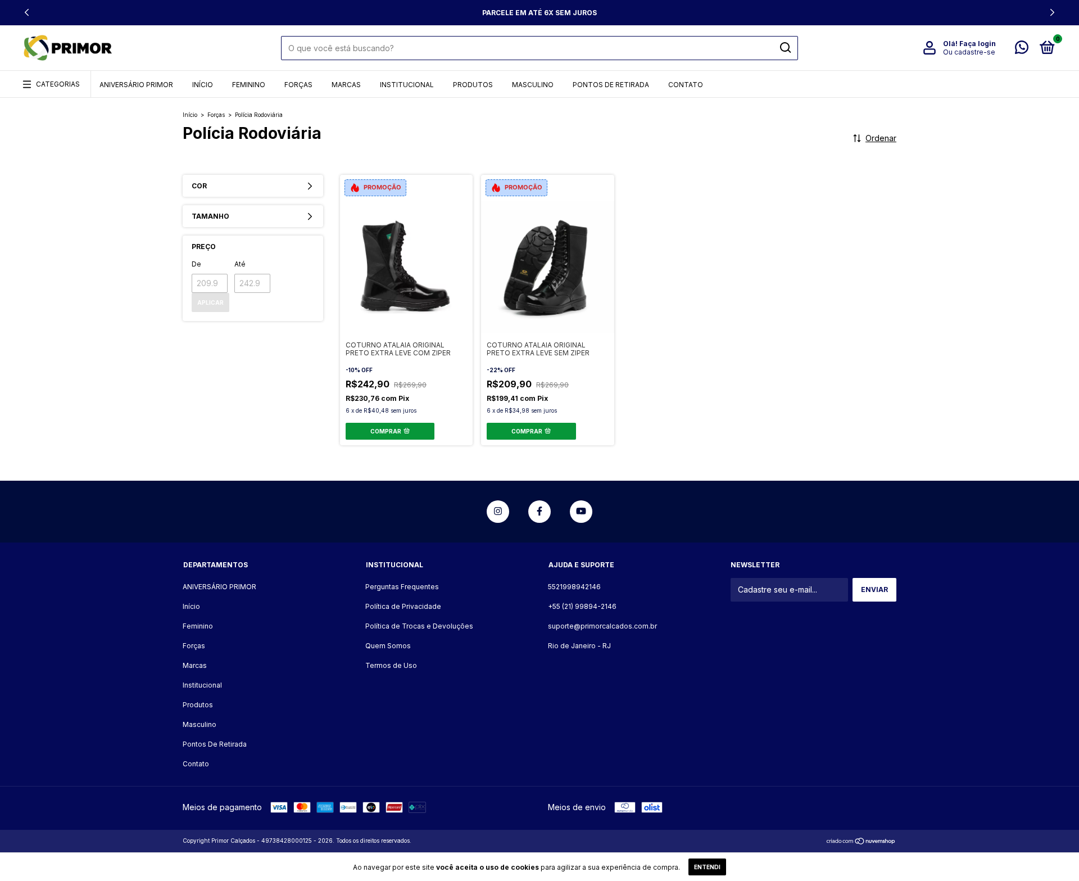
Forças (298, 84)
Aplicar (210, 302)
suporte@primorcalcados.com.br (602, 626)
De (196, 264)
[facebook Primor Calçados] (539, 511)
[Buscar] (785, 48)
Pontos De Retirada (611, 84)
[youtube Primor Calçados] (581, 511)
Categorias (58, 84)
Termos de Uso (391, 665)
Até (240, 264)
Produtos (473, 84)
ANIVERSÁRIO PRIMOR (136, 84)
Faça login (977, 43)
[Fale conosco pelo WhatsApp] (1021, 50)
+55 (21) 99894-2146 (582, 606)
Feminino (248, 84)
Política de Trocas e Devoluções (419, 626)
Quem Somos (388, 645)
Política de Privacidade (403, 606)
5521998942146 (574, 586)
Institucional (407, 84)
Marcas (346, 84)
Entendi (707, 867)
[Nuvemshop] (861, 842)
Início (202, 84)
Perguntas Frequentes (402, 586)
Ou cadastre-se (969, 52)
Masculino (533, 84)
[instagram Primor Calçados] (498, 511)
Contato (685, 84)
